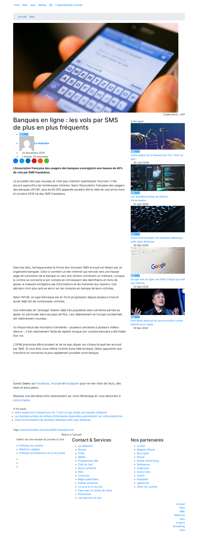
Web (25, 4)
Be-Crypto (143, 453)
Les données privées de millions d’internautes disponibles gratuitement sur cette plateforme (68, 416)
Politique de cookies (31, 445)
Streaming (179, 526)
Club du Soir (85, 464)
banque (24, 429)
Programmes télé (88, 460)
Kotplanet (142, 479)
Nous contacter (87, 468)
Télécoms (179, 515)
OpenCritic (143, 482)
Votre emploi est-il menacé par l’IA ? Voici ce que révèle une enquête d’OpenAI (61, 412)
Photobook (84, 494)
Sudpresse (143, 468)
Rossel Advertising (148, 460)
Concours (83, 475)
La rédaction (85, 445)
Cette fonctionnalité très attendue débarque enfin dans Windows (53, 419)
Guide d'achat (74, 4)
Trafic (81, 453)
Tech (17, 4)
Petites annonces (88, 482)
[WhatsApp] (46, 160)
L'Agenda (60, 4)
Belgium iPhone (146, 449)
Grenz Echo (144, 471)
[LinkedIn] (28, 160)
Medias (42, 4)
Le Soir (141, 445)
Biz (51, 4)
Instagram (72, 383)
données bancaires (40, 429)
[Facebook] (15, 160)
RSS (80, 471)
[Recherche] (184, 5)
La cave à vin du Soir (90, 486)
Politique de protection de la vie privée (42, 452)
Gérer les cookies (147, 486)
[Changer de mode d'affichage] (183, 1)
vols (71, 429)
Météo (82, 457)
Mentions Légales (29, 449)
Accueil (22, 16)
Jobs (182, 530)
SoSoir (141, 475)
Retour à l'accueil (71, 434)
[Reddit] (40, 160)
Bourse (82, 449)
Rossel (140, 457)
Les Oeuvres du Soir (90, 497)
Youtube (56, 383)
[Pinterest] (34, 160)
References (143, 464)
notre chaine (21, 400)
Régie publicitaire (88, 479)
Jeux (33, 4)
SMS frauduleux (60, 429)
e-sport (180, 522)
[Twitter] (21, 160)
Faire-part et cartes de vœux (95, 490)
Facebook (42, 383)
